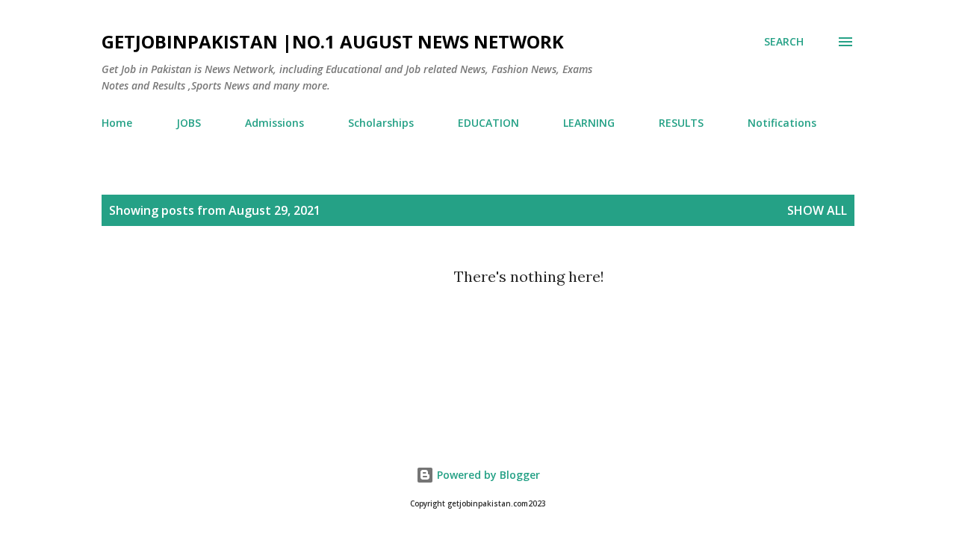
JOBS (188, 123)
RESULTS (681, 123)
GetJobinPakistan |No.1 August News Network (333, 41)
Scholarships (381, 123)
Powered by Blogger (487, 475)
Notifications (782, 123)
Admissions (274, 123)
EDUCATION (488, 123)
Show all (817, 210)
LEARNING (589, 123)
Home (117, 123)
